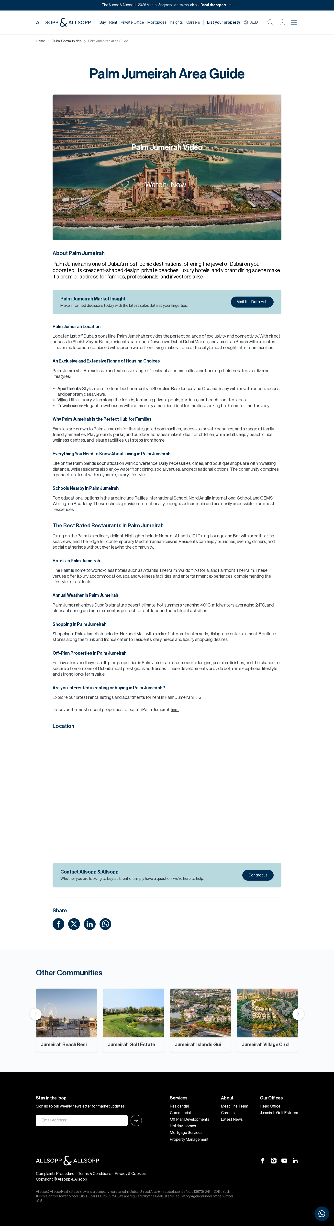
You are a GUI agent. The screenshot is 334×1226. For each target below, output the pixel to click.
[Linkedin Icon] (295, 1160)
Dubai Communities (66, 41)
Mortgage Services (186, 1133)
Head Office (270, 1106)
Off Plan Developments (189, 1119)
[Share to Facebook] (58, 924)
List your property (223, 22)
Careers (193, 22)
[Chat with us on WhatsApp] (321, 1213)
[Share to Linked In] (90, 924)
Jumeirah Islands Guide (201, 1044)
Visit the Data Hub (252, 302)
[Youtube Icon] (284, 1160)
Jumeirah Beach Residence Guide (78, 1044)
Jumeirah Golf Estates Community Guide (153, 1044)
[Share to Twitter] (74, 924)
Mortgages (157, 22)
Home (40, 41)
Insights (176, 22)
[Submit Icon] (135, 1120)
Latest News (232, 1119)
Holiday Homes (183, 1126)
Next (298, 1014)
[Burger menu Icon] (294, 22)
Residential (179, 1106)
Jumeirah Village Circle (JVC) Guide (280, 1044)
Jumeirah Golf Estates (279, 1113)
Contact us (257, 875)
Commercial (180, 1113)
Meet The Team (234, 1106)
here (197, 698)
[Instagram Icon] (274, 1160)
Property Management (189, 1139)
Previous (36, 1014)
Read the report (213, 5)
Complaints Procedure (55, 1174)
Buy (103, 22)
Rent (113, 22)
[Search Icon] (271, 22)
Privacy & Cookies (130, 1174)
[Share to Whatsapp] (105, 924)
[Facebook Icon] (263, 1160)
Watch (165, 185)
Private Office (132, 22)
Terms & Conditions (94, 1174)
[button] (282, 22)
